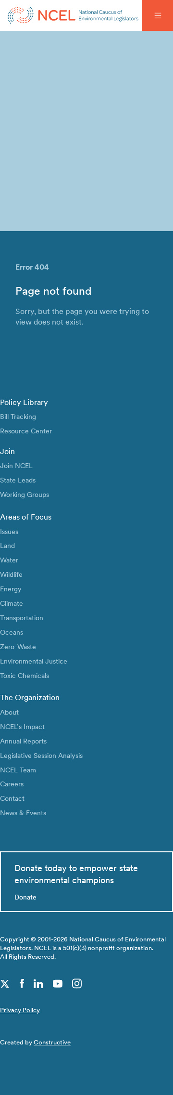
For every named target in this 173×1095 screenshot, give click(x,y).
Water (9, 560)
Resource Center (26, 431)
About (9, 712)
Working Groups (24, 494)
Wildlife (11, 574)
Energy (11, 589)
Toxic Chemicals (24, 675)
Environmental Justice (33, 661)
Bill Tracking (18, 416)
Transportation (21, 617)
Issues (9, 531)
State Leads (18, 480)
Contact (12, 798)
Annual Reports (23, 741)
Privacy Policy (20, 1010)
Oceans (11, 632)
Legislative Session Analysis (41, 755)
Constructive (52, 1042)
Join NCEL (16, 465)
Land (7, 545)
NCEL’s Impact (22, 726)
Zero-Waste (18, 646)
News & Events (23, 812)
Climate (11, 603)
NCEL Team (18, 770)
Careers (12, 784)
